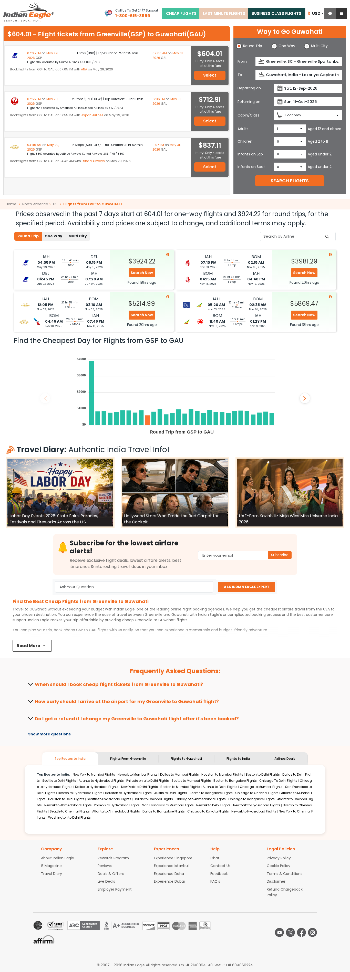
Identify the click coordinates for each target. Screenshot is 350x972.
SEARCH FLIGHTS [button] (290, 180)
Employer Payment (115, 889)
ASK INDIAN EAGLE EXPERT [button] (246, 586)
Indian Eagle (124, 609)
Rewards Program (113, 858)
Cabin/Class (248, 115)
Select (209, 75)
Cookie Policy (278, 865)
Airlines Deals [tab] (284, 758)
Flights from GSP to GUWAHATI (92, 204)
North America (35, 204)
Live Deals (106, 881)
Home (11, 204)
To (240, 74)
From (242, 61)
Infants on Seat (251, 166)
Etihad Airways (93, 161)
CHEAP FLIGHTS (181, 13)
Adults (243, 128)
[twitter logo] (290, 932)
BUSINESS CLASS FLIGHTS (276, 13)
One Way (53, 236)
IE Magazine (51, 865)
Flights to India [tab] (238, 758)
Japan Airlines (92, 115)
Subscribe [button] (280, 554)
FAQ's (215, 881)
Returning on (249, 101)
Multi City (77, 236)
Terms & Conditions (284, 873)
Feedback (219, 873)
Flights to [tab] (186, 758)
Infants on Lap (250, 154)
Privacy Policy (279, 858)
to (155, 619)
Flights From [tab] (128, 758)
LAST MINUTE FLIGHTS (224, 13)
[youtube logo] (279, 932)
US (55, 204)
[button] (330, 13)
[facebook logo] (301, 932)
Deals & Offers (111, 873)
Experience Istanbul (171, 865)
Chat (214, 858)
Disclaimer (276, 881)
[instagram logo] (312, 932)
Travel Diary (51, 873)
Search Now (142, 272)
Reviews (105, 865)
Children (245, 141)
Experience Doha (169, 873)
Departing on (249, 88)
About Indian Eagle (57, 858)
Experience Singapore (173, 858)
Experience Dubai (169, 881)
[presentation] (262, 61)
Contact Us (220, 865)
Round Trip (28, 236)
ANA (84, 69)
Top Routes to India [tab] (70, 758)
